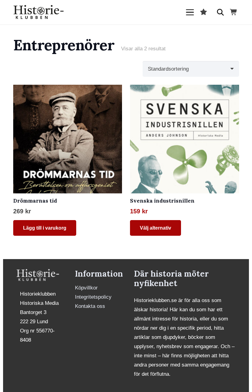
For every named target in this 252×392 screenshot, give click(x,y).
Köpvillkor (86, 288)
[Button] (220, 12)
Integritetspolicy (93, 297)
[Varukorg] (233, 12)
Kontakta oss (90, 306)
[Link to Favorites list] (203, 12)
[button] (190, 12)
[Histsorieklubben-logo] (38, 12)
